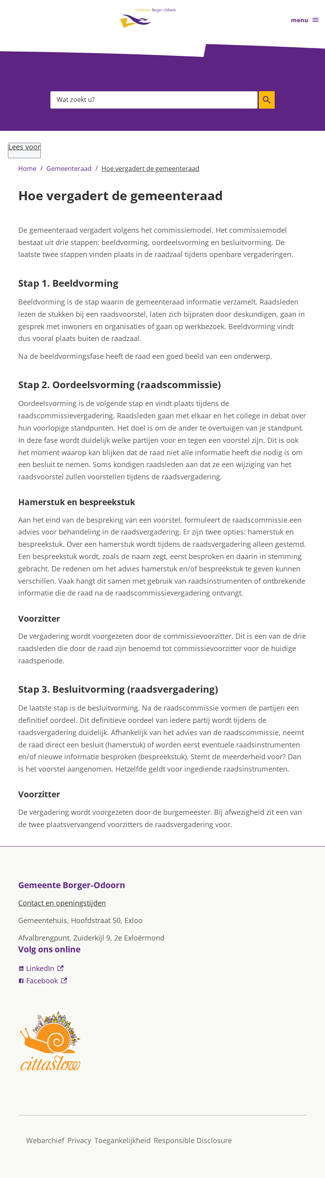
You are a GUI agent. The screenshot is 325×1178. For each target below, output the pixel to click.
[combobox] (154, 100)
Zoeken (267, 100)
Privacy (79, 1140)
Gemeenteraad (69, 168)
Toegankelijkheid (122, 1140)
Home (27, 168)
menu (299, 20)
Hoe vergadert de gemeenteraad (150, 168)
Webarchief (45, 1140)
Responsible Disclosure (193, 1140)
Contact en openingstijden (62, 903)
